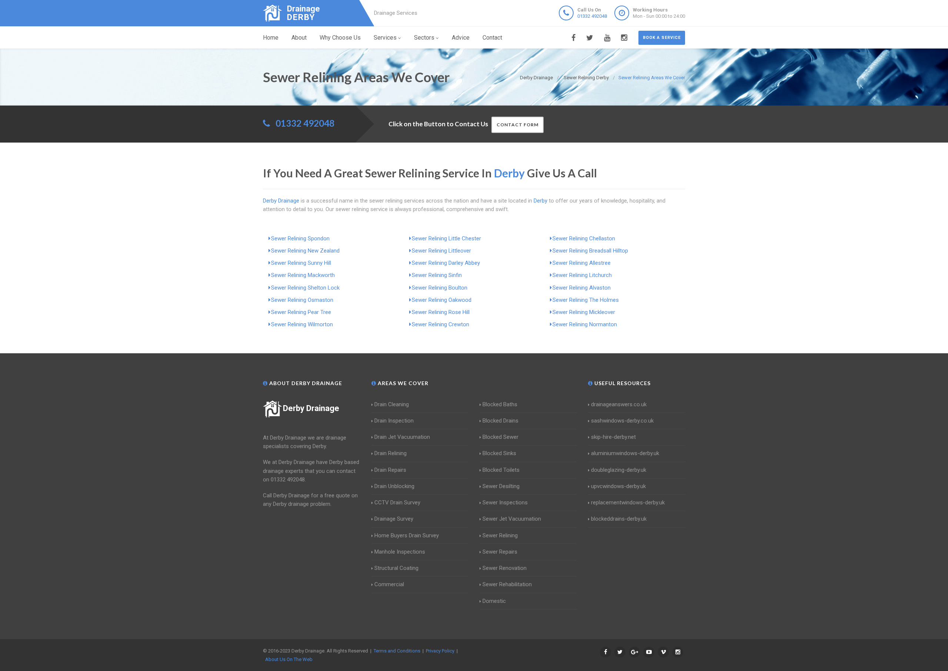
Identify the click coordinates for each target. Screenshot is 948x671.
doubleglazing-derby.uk (618, 470)
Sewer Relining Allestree (582, 263)
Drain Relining (390, 453)
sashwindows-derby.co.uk (622, 420)
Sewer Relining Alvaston (582, 287)
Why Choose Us (340, 37)
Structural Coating (396, 568)
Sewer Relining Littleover (441, 250)
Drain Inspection (394, 420)
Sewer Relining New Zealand (305, 250)
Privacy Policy (440, 651)
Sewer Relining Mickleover (584, 312)
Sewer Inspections (505, 502)
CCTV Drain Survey (397, 502)
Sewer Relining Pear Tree (301, 312)
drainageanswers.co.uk (619, 404)
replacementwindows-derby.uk (628, 502)
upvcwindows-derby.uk (618, 486)
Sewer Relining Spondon (300, 238)
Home (270, 37)
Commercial (389, 584)
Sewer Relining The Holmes (586, 300)
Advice (461, 37)
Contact (492, 37)
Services (385, 37)
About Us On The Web (289, 659)
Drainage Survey (393, 518)
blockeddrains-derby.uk (619, 518)
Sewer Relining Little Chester (446, 238)
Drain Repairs (390, 470)
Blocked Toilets (501, 470)
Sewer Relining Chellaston (584, 238)
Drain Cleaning (391, 404)
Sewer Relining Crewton (440, 324)
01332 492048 (592, 16)
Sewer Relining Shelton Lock (305, 287)
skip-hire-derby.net (613, 437)
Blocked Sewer (500, 437)
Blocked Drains (500, 420)
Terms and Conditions (397, 651)
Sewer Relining (500, 535)
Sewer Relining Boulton (439, 287)
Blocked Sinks (499, 453)
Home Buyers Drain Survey (406, 535)
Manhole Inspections (399, 551)
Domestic (494, 601)
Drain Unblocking (394, 486)
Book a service (662, 37)
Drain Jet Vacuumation (402, 437)
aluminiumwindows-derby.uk (625, 453)
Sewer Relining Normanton (585, 324)
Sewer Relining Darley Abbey (446, 263)
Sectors (424, 37)
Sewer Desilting (501, 486)
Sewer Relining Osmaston (302, 300)
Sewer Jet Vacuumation (512, 518)
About (299, 37)
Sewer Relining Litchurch (582, 275)
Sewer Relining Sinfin (437, 275)
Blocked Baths (500, 404)
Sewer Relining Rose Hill (441, 312)
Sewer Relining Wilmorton (302, 324)
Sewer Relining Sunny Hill (301, 263)
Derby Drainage (311, 408)
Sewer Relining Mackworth (303, 275)
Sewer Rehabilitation (507, 584)
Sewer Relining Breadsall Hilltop (590, 250)
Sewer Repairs (500, 551)
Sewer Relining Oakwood (441, 300)
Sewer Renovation (505, 568)
